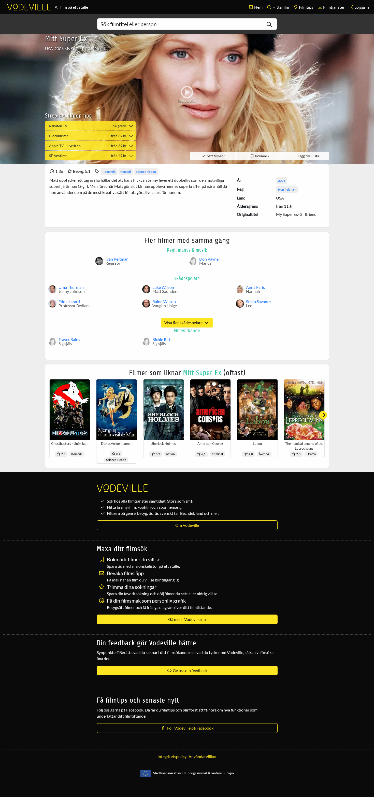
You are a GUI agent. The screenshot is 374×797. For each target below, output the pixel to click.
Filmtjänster (333, 7)
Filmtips (305, 7)
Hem (258, 7)
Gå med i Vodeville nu (187, 619)
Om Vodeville (187, 525)
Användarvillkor (203, 756)
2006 (281, 180)
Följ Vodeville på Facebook (189, 727)
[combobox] (187, 24)
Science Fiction (146, 172)
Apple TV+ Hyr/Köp (87, 146)
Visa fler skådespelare (183, 322)
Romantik (109, 172)
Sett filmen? (215, 156)
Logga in (361, 7)
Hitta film (280, 7)
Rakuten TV (87, 126)
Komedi (125, 172)
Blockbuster (87, 136)
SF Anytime (87, 155)
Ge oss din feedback (189, 670)
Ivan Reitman (287, 189)
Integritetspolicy (171, 756)
